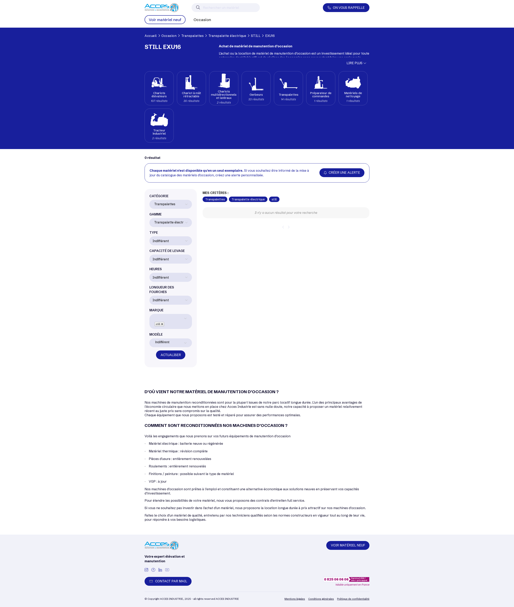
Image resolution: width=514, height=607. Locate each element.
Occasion (202, 19)
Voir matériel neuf (165, 19)
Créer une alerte (344, 173)
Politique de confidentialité (353, 598)
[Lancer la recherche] (198, 7)
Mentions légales (295, 598)
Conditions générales (321, 598)
